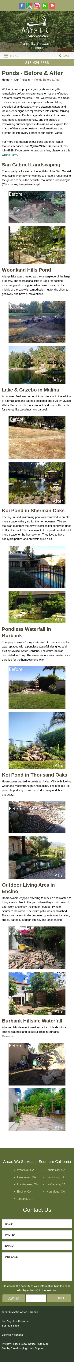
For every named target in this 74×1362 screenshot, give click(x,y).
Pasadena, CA (55, 1177)
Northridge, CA (55, 1191)
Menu (14, 55)
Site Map (43, 1343)
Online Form (9, 154)
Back (66, 55)
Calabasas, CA (26, 1177)
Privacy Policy (10, 1343)
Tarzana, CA (24, 1198)
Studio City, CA (55, 1169)
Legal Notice (28, 1343)
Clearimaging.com (22, 1348)
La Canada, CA (55, 1184)
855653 (18, 1334)
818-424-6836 (37, 63)
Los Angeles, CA (27, 1184)
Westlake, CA (25, 1169)
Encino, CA (24, 1191)
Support (39, 1348)
